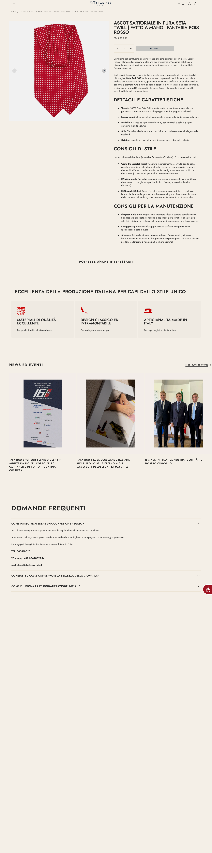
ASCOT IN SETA (29, 12)
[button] (14, 4)
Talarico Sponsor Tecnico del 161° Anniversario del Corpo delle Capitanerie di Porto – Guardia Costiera (35, 465)
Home (13, 12)
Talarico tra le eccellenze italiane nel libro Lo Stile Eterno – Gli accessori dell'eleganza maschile (103, 463)
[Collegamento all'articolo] (42, 426)
